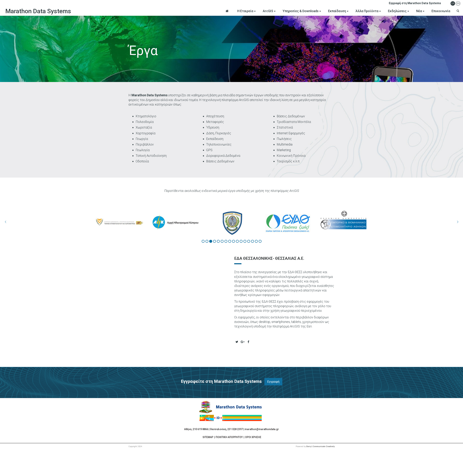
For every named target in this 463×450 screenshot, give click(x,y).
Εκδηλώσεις (397, 11)
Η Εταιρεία (245, 11)
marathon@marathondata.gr (262, 429)
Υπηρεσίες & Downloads (300, 11)
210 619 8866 (200, 429)
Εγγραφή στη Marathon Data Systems (415, 3)
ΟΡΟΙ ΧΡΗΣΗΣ (253, 437)
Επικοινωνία (441, 11)
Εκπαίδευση (337, 11)
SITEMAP (208, 437)
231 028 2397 (235, 429)
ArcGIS (268, 11)
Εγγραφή (273, 381)
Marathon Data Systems (38, 11)
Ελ (452, 3)
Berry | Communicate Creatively (320, 446)
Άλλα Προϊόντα (367, 11)
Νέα (419, 11)
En (458, 3)
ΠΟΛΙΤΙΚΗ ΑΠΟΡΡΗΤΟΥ (229, 437)
